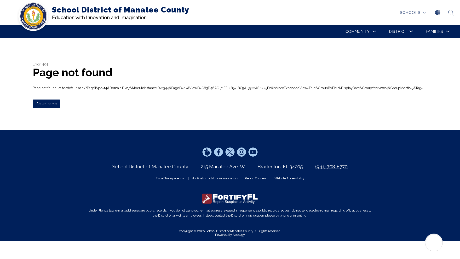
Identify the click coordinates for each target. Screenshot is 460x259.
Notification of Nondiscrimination (214, 178)
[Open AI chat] (434, 242)
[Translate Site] (438, 13)
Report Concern (256, 178)
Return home (46, 104)
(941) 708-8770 (331, 167)
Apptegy (239, 234)
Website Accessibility (289, 178)
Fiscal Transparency (170, 178)
